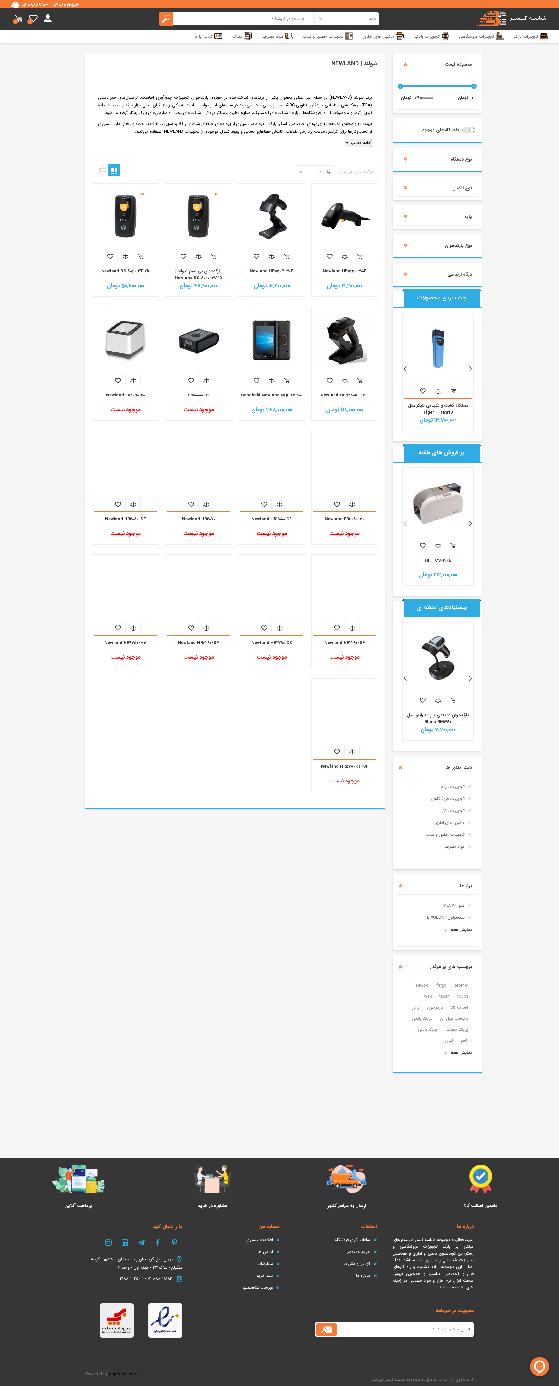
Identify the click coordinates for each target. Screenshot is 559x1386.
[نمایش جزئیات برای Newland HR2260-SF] (344, 588)
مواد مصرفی (454, 846)
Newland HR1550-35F (345, 271)
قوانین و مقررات (356, 1263)
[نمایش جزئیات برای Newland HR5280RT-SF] (344, 711)
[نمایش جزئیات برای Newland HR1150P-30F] (271, 216)
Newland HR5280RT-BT (345, 395)
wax (428, 996)
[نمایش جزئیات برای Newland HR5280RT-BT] (344, 340)
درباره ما (363, 1275)
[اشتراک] (326, 1329)
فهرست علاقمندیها (258, 1287)
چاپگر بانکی (428, 1029)
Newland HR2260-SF (344, 642)
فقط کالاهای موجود (441, 129)
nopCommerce (123, 1374)
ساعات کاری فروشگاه (352, 1239)
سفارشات (265, 1263)
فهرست (102, 170)
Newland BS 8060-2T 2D (125, 271)
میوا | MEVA (454, 905)
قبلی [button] (408, 369)
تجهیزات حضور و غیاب (445, 834)
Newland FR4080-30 (344, 519)
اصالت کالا (459, 1007)
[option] (437, 372)
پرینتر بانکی (422, 1018)
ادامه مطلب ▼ (358, 143)
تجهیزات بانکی (452, 810)
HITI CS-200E (438, 560)
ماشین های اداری (450, 822)
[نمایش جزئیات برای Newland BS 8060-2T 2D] (125, 216)
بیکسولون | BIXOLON (446, 917)
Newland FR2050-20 (125, 395)
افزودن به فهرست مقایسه (344, 256)
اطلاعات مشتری (259, 1239)
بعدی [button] (467, 369)
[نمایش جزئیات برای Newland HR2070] (198, 464)
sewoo (422, 985)
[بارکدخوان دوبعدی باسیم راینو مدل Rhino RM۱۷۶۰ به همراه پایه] (438, 658)
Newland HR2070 (198, 519)
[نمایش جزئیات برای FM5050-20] (198, 340)
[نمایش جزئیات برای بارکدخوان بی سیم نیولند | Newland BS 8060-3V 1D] (198, 216)
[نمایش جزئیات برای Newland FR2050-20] (125, 340)
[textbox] (237, 18)
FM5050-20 (199, 395)
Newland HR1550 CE (271, 519)
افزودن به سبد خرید (359, 256)
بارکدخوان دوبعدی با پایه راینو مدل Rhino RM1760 (438, 718)
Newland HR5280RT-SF (344, 766)
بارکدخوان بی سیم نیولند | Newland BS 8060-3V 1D (198, 274)
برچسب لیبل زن (454, 1018)
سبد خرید (18, 19)
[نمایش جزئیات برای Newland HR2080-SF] (125, 464)
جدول (114, 170)
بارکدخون (435, 1007)
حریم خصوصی (357, 1251)
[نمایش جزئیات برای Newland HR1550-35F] (344, 216)
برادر (416, 1007)
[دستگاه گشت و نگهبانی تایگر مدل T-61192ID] (438, 348)
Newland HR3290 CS (271, 642)
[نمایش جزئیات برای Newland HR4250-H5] (125, 588)
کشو (464, 1040)
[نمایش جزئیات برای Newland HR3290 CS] (271, 588)
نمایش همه (461, 930)
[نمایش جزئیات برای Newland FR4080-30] (344, 464)
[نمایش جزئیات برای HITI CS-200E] (438, 503)
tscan (444, 996)
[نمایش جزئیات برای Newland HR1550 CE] (271, 464)
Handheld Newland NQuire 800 (272, 395)
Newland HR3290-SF (198, 642)
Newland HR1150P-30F (271, 271)
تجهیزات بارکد (453, 786)
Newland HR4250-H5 (125, 642)
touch (462, 996)
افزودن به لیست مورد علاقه (329, 256)
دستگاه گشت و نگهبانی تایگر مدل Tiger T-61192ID (438, 409)
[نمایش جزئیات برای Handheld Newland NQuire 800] (271, 340)
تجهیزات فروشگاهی (448, 798)
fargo (441, 985)
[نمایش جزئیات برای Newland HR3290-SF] (198, 588)
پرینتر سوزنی (456, 1029)
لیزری (448, 1040)
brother (461, 985)
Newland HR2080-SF (125, 519)
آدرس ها (265, 1251)
